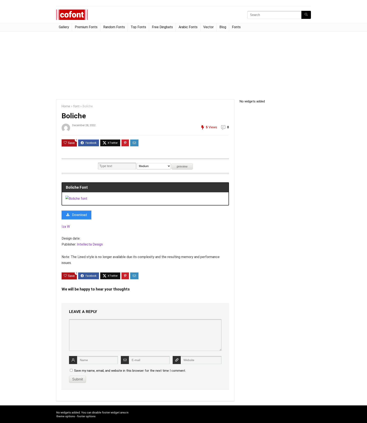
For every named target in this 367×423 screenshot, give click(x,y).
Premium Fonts (86, 27)
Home (66, 106)
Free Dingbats (162, 27)
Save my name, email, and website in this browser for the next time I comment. (130, 371)
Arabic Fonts (188, 27)
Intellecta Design (90, 244)
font (76, 106)
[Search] (306, 15)
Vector (208, 27)
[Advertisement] (183, 63)
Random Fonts (114, 27)
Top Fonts (138, 27)
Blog (222, 27)
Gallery (64, 27)
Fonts (236, 27)
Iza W (66, 227)
